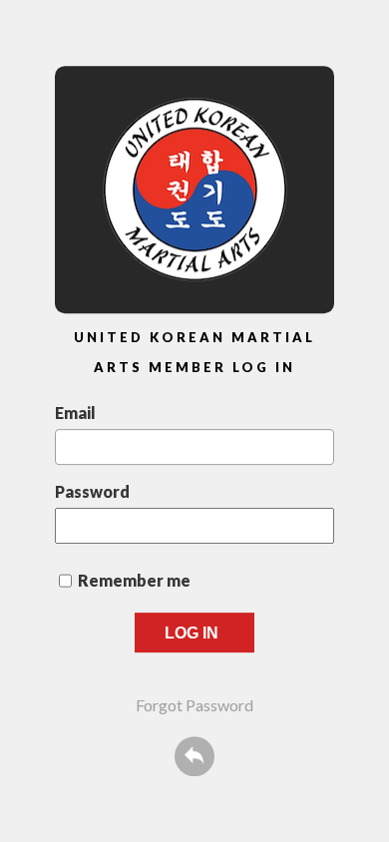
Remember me (134, 580)
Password (92, 491)
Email (75, 412)
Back (194, 756)
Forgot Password (194, 704)
